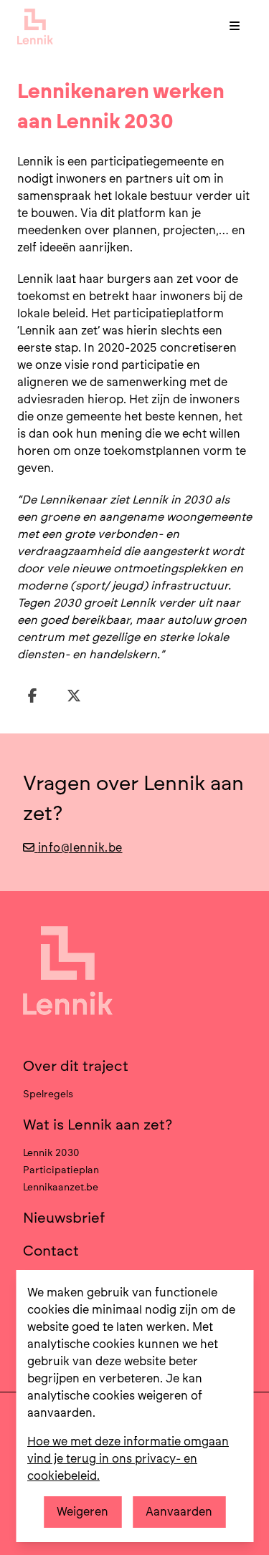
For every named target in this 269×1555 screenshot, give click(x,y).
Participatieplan (61, 1169)
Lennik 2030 (51, 1152)
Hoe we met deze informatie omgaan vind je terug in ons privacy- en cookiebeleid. (128, 1459)
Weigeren (82, 1511)
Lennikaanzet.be (60, 1187)
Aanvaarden (179, 1511)
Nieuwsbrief (64, 1217)
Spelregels (48, 1093)
